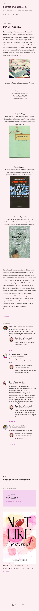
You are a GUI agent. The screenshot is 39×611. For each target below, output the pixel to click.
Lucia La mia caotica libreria (18, 354)
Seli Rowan (13, 326)
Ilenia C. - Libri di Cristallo (17, 426)
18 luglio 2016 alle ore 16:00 (18, 427)
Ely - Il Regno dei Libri (16, 382)
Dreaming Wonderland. (15, 7)
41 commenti (17, 501)
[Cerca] (34, 3)
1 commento (13, 572)
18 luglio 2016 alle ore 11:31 (23, 367)
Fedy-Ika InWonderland (23, 338)
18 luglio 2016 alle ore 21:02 (23, 435)
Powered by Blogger (21, 604)
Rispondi (12, 350)
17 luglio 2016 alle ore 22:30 (18, 383)
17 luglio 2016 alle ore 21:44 (17, 356)
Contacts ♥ (12, 497)
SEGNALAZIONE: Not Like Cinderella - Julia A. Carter (18, 567)
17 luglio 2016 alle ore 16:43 (25, 326)
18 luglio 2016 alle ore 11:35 (23, 407)
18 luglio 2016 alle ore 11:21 (23, 340)
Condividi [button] (6, 316)
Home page (7, 15)
